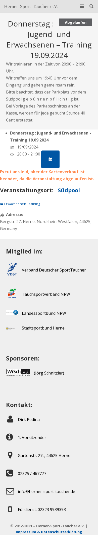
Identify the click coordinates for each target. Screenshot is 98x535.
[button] (82, 6)
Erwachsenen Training (22, 204)
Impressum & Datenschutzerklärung (49, 532)
